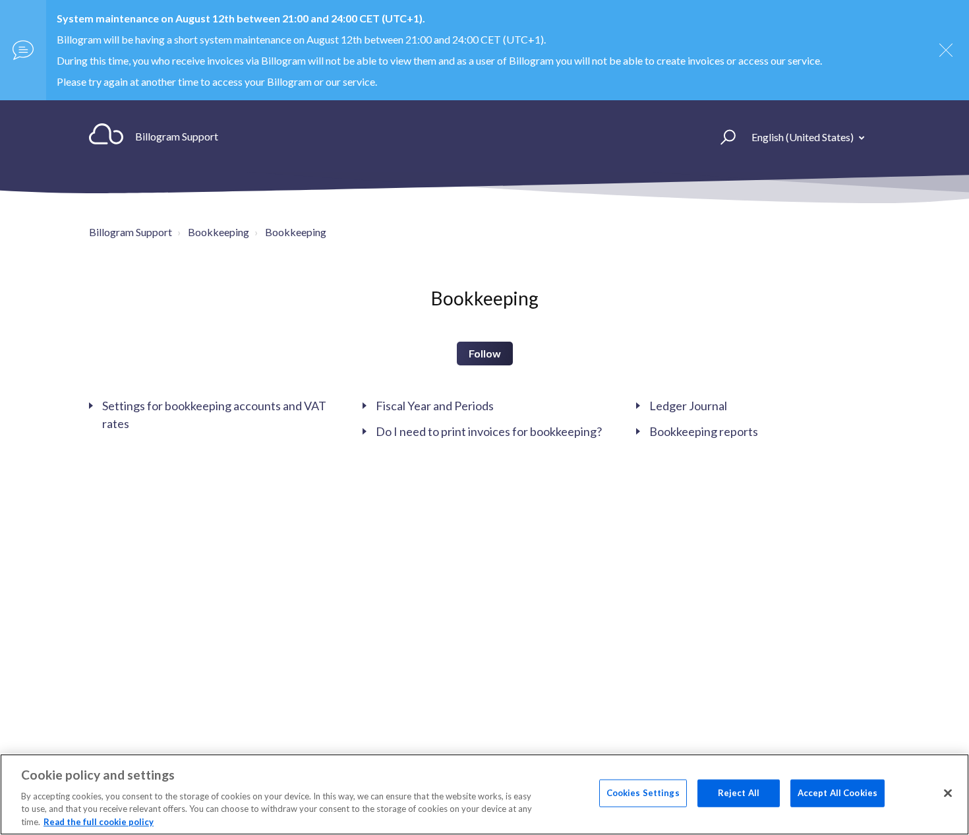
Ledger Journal (688, 405)
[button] (722, 136)
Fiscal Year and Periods (435, 405)
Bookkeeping (218, 232)
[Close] (947, 793)
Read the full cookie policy (99, 821)
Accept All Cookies (837, 793)
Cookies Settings (643, 793)
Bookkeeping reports (703, 431)
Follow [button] (485, 353)
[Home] (106, 136)
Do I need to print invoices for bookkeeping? (489, 431)
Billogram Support (130, 232)
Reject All (738, 793)
